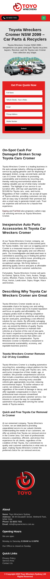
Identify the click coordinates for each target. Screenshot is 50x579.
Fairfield (16, 211)
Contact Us (7, 563)
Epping (5, 211)
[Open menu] (43, 18)
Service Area (8, 561)
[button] (10, 18)
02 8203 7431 (16, 522)
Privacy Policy (9, 558)
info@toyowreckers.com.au (21, 524)
